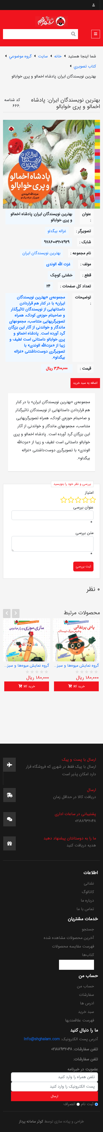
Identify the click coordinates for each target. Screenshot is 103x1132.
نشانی (89, 883)
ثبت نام (87, 1104)
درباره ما (87, 900)
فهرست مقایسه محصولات (73, 946)
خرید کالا (28, 686)
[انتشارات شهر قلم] (51, 20)
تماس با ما (85, 909)
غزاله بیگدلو (57, 231)
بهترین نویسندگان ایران (41, 253)
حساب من (85, 986)
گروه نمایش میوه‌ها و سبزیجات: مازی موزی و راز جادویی (26, 666)
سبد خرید (86, 1012)
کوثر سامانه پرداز (31, 1121)
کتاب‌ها (88, 955)
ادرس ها (87, 1003)
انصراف (69, 1104)
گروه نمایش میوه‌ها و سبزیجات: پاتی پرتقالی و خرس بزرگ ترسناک (76, 666)
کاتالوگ (88, 892)
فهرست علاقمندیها (79, 1020)
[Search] (73, 34)
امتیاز (89, 493)
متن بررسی (85, 533)
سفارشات (86, 995)
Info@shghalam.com (42, 1039)
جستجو (88, 929)
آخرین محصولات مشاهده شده (69, 938)
